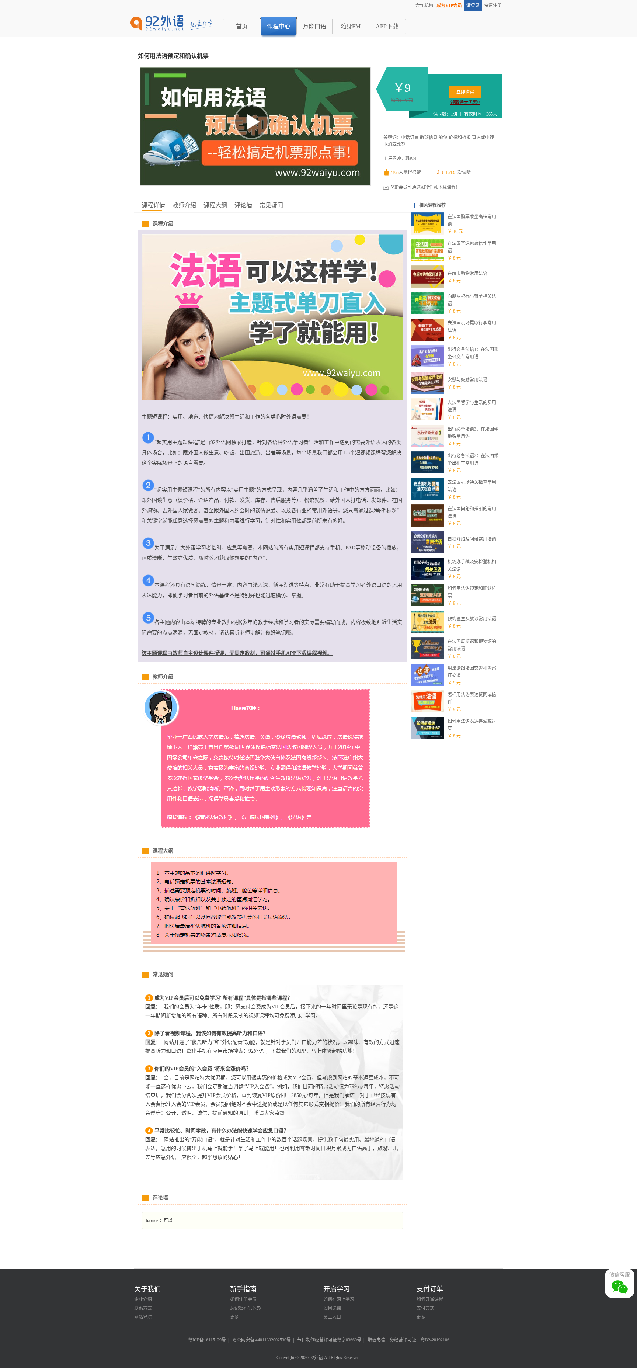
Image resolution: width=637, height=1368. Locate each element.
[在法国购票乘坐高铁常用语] (427, 233)
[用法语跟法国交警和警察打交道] (427, 684)
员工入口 (332, 1317)
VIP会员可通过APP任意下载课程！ (425, 187)
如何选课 (332, 1308)
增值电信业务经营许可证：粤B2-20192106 (408, 1340)
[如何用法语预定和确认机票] (427, 604)
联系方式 (143, 1308)
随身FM (350, 26)
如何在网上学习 (338, 1299)
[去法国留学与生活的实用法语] (427, 418)
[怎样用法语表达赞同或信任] (427, 710)
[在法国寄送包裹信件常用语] (427, 259)
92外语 (316, 1357)
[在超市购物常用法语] (427, 286)
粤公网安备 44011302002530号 (261, 1340)
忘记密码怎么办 (245, 1308)
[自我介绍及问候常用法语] (427, 551)
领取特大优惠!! (465, 102)
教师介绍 (184, 205)
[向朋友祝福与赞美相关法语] (427, 312)
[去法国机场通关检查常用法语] (427, 498)
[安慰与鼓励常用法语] (427, 392)
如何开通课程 (430, 1299)
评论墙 (243, 205)
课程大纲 (215, 205)
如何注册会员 (243, 1299)
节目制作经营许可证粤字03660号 (329, 1340)
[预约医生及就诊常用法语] (427, 631)
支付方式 (425, 1308)
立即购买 (465, 92)
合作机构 (424, 5)
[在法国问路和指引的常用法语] (427, 525)
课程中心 (278, 26)
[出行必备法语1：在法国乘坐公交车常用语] (427, 365)
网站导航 (143, 1317)
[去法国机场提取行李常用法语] (427, 339)
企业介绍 (143, 1299)
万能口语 (314, 26)
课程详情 (153, 205)
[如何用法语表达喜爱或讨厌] (427, 737)
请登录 (473, 5)
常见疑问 (271, 205)
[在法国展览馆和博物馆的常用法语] (427, 657)
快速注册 (493, 5)
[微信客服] (619, 1283)
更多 (234, 1317)
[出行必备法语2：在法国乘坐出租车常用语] (427, 472)
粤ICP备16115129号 (207, 1340)
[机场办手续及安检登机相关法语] (427, 578)
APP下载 (387, 26)
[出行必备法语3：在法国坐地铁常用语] (427, 445)
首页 (242, 26)
